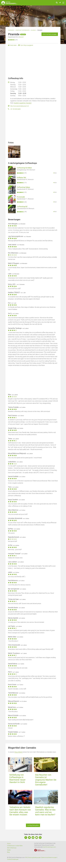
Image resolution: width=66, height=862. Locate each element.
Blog (8, 852)
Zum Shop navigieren (26, 45)
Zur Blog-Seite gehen (33, 825)
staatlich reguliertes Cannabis (22, 103)
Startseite (11, 30)
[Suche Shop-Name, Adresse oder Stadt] (56, 3)
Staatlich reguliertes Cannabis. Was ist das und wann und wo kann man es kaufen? (45, 811)
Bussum (33, 30)
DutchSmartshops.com (49, 847)
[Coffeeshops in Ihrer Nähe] (60, 3)
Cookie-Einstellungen (12, 859)
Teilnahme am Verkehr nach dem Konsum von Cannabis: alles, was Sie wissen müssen (20, 811)
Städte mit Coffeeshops (22, 30)
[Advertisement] (33, 62)
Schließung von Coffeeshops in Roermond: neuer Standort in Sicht (17, 778)
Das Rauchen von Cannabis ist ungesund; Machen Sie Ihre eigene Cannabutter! (45, 780)
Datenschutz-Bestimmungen (49, 857)
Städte (9, 850)
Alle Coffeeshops (11, 847)
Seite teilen (13, 45)
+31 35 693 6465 (15, 109)
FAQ (26, 857)
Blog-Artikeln (19, 752)
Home (8, 843)
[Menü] (63, 3)
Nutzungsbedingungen (34, 857)
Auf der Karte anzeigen (50, 34)
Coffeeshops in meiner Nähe (15, 845)
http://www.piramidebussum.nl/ (19, 106)
